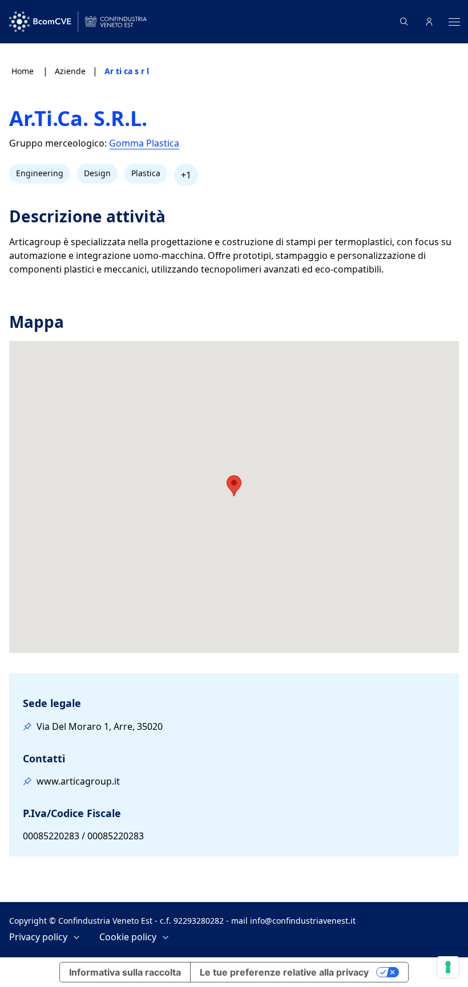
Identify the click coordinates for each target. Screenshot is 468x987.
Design (97, 173)
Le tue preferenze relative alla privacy (284, 972)
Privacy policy (38, 937)
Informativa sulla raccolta (125, 972)
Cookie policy (127, 937)
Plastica (145, 173)
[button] (234, 486)
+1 (186, 175)
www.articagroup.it (78, 781)
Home (23, 71)
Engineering (39, 173)
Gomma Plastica (144, 143)
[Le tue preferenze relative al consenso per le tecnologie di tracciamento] (448, 967)
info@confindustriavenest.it (303, 920)
